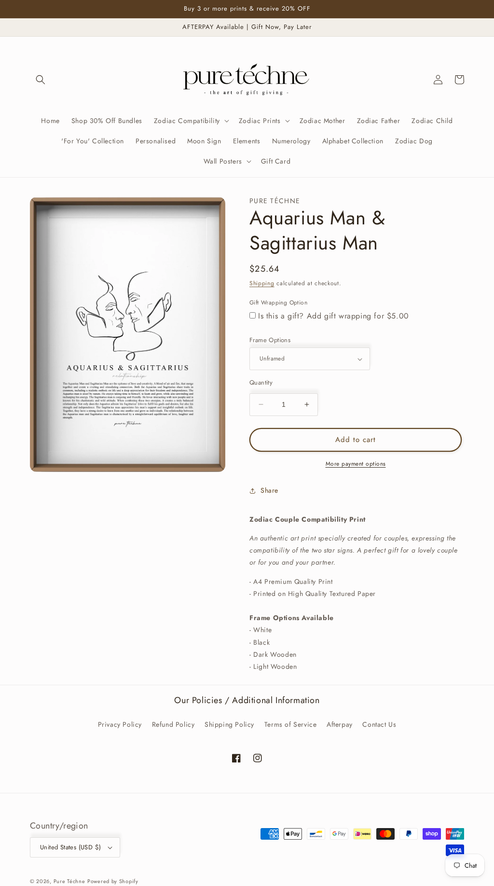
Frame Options (269, 340)
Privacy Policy (120, 724)
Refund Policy (173, 724)
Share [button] (269, 490)
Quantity (261, 382)
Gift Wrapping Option (278, 302)
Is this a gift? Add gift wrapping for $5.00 (333, 315)
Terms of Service (290, 724)
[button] (40, 79)
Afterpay (340, 724)
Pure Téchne (69, 881)
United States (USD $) (70, 847)
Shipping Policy (229, 724)
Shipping (261, 283)
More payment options (356, 463)
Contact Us (379, 724)
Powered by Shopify (112, 881)
